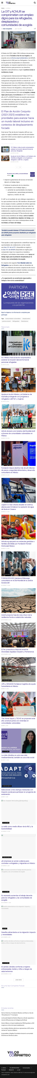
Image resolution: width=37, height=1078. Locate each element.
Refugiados (16, 321)
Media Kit (11, 1070)
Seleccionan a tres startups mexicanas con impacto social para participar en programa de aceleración (18, 792)
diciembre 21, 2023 (6, 902)
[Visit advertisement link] (18, 174)
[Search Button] (35, 2)
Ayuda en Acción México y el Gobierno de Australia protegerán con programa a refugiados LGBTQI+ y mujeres (23, 157)
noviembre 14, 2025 (6, 619)
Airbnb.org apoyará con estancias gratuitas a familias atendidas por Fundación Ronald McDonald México (17, 543)
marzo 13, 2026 (5, 548)
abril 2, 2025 (5, 725)
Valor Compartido (7, 28)
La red (5, 928)
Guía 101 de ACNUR (9, 250)
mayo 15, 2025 (5, 688)
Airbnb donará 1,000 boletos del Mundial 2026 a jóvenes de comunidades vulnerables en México (18, 433)
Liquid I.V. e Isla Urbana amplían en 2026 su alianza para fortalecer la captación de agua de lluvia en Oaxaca (17, 507)
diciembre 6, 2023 (6, 937)
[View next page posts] (20, 167)
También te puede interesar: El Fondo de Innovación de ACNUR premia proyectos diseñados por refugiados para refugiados (18, 232)
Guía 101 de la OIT (9, 247)
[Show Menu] (2, 2)
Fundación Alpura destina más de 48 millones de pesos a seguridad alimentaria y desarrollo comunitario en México (18, 470)
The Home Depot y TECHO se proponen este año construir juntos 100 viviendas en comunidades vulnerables (18, 721)
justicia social (6, 321)
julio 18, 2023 (18, 28)
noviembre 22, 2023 (6, 973)
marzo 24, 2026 (5, 474)
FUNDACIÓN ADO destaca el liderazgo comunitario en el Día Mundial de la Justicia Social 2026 (17, 580)
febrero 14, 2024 (6, 831)
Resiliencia (24, 321)
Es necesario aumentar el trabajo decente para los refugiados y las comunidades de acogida (16, 898)
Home (2, 8)
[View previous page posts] (17, 167)
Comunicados (7, 353)
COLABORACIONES (14, 1067)
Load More (18, 979)
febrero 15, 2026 (6, 585)
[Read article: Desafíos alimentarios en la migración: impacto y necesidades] (18, 918)
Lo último (8, 8)
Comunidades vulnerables (13, 318)
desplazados (26, 318)
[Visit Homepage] (10, 3)
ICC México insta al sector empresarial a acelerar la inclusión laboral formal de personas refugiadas (22, 149)
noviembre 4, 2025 (6, 654)
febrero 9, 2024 (6, 865)
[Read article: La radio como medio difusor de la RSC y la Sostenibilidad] (18, 812)
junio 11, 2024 (5, 760)
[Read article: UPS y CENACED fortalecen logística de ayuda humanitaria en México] (18, 669)
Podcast (3, 1070)
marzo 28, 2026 (5, 438)
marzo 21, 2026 (5, 511)
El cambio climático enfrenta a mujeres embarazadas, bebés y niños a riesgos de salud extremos (16, 969)
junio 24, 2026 (15, 153)
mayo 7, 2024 (5, 796)
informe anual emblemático (19, 58)
